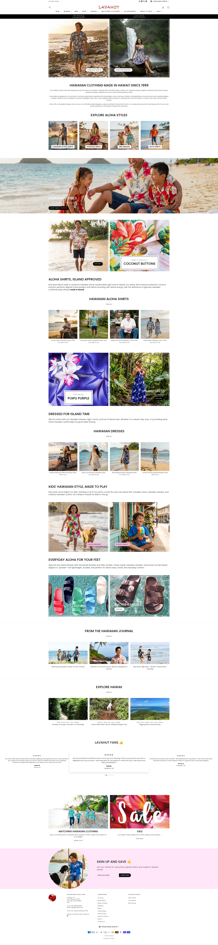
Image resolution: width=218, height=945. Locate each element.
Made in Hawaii (102, 903)
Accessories (130, 11)
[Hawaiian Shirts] (78, 48)
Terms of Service (103, 916)
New (58, 11)
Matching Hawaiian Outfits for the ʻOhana (68, 667)
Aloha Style (78, 840)
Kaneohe (63, 722)
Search (100, 919)
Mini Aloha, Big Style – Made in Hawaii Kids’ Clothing (150, 668)
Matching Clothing (111, 11)
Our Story (101, 898)
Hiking (58, 722)
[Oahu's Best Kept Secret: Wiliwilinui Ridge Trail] (109, 709)
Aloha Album (102, 900)
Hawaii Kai (100, 722)
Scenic (72, 722)
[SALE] (139, 811)
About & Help (146, 11)
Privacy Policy (102, 914)
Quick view (63, 337)
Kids (84, 11)
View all (109, 304)
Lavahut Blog (102, 911)
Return (100, 908)
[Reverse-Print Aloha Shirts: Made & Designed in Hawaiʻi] (109, 653)
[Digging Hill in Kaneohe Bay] (149, 709)
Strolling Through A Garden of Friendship (68, 724)
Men (77, 11)
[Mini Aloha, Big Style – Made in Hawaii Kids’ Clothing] (149, 653)
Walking (77, 722)
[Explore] (78, 245)
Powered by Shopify (109, 938)
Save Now (139, 838)
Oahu (67, 722)
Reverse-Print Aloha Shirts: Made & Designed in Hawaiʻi (109, 668)
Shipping (100, 906)
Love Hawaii (132, 900)
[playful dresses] (78, 527)
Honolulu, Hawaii (54, 1)
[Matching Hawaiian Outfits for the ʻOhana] (68, 653)
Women (67, 11)
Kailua (142, 722)
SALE (159, 11)
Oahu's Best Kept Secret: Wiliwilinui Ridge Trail (109, 724)
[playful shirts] (139, 527)
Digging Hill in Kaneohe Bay (150, 724)
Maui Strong (132, 903)
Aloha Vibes (132, 898)
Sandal (94, 11)
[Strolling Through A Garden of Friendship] (68, 709)
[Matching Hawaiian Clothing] (78, 811)
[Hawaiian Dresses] (139, 48)
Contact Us (101, 921)
